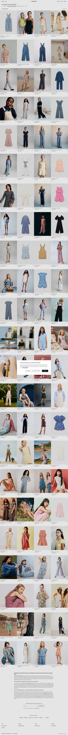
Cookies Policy (25, 367)
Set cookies (27, 370)
